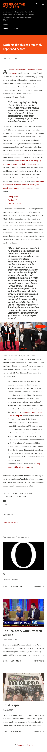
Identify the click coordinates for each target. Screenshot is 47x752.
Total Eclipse (11, 705)
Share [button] (5, 505)
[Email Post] (4, 502)
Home (5, 28)
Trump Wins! (13, 197)
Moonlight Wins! (14, 203)
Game (26, 493)
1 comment (16, 661)
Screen (22, 497)
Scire (16, 497)
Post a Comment (10, 522)
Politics (33, 493)
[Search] (36, 4)
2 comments (16, 587)
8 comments (16, 731)
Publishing (8, 497)
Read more (39, 587)
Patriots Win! (13, 200)
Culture (13, 493)
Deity (20, 493)
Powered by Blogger (25, 745)
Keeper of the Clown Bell (14, 6)
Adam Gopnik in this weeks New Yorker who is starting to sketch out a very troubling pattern (23, 184)
